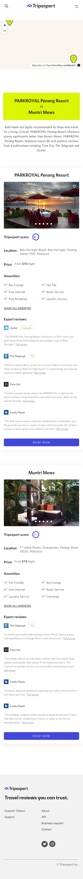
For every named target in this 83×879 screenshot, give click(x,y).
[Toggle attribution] (78, 65)
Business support (53, 823)
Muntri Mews (41, 472)
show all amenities (17, 308)
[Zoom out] (5, 31)
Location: (10, 250)
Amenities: (12, 276)
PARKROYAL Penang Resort (41, 175)
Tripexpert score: (16, 237)
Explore (9, 817)
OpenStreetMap (54, 65)
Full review (21, 344)
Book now (41, 442)
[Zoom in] (5, 25)
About (45, 810)
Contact (47, 829)
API (44, 817)
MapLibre (37, 65)
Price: (8, 264)
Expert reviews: (15, 319)
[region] (41, 44)
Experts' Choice (15, 810)
